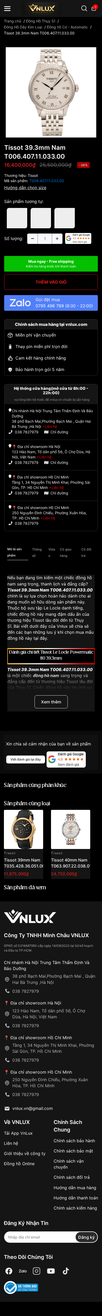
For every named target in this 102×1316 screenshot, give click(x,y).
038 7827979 (26, 432)
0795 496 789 (50, 305)
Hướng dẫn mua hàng (75, 1187)
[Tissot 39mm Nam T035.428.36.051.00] (23, 829)
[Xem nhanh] (36, 817)
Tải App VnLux (18, 1133)
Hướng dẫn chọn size (25, 187)
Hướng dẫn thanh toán (76, 1197)
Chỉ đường (59, 432)
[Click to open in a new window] (51, 91)
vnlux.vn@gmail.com (32, 1108)
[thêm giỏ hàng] (24, 817)
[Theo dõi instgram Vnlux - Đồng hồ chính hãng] (37, 1271)
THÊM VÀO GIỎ (51, 282)
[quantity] (32, 239)
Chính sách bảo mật (73, 1150)
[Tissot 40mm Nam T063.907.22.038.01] (70, 829)
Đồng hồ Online (19, 1163)
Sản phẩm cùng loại (27, 803)
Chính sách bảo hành (74, 1140)
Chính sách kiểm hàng (75, 1208)
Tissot (33, 175)
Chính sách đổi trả (72, 1177)
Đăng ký (86, 1237)
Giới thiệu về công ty (25, 1153)
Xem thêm (51, 701)
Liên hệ (11, 1143)
